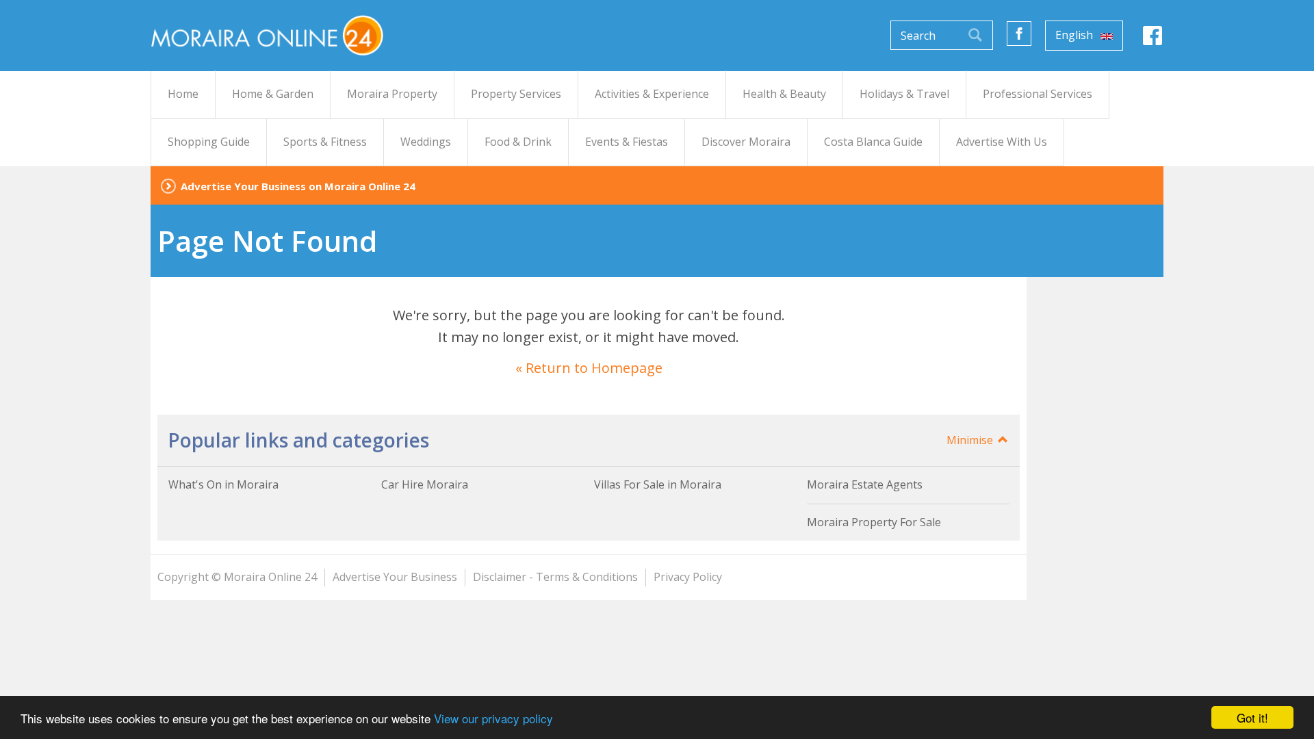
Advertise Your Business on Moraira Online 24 (298, 186)
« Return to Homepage (588, 368)
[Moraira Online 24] (267, 34)
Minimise (971, 440)
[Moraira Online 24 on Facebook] (1152, 39)
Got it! (1252, 717)
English (1075, 34)
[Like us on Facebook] (1019, 33)
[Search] (975, 35)
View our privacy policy (493, 718)
